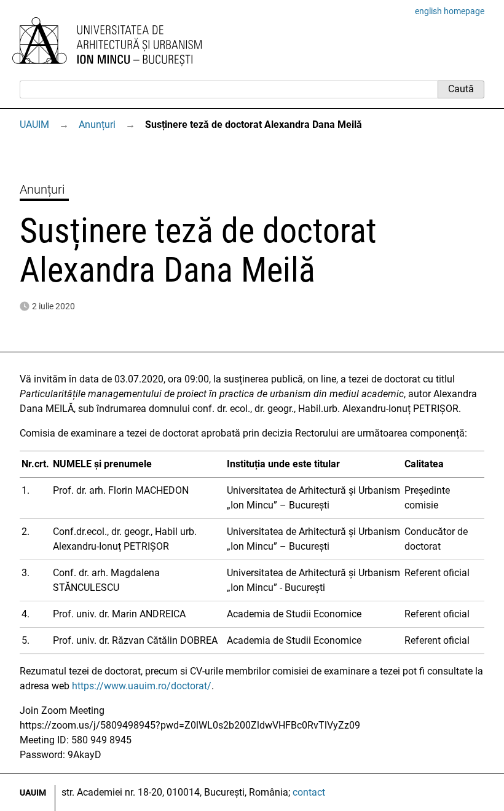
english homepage (449, 11)
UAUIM (34, 124)
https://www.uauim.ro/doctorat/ (141, 686)
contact (309, 792)
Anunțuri (97, 124)
